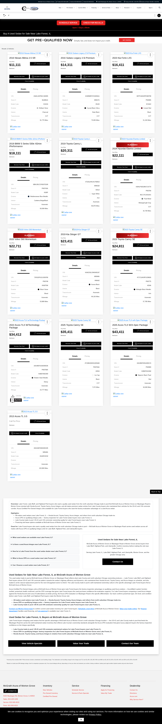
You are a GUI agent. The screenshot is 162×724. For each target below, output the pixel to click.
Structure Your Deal (19, 76)
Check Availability (29, 81)
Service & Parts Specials (80, 693)
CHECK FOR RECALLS (93, 23)
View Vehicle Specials (32, 643)
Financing (105, 686)
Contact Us (118, 562)
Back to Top (156, 492)
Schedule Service (78, 690)
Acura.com (133, 696)
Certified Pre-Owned (50, 696)
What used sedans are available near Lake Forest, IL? (33, 537)
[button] (47, 55)
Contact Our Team (130, 643)
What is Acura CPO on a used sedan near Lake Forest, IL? (34, 558)
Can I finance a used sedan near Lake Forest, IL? (31, 565)
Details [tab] (23, 89)
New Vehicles (47, 690)
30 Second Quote (41, 63)
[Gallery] (81, 40)
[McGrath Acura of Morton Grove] (12, 7)
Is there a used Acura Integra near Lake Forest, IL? (32, 544)
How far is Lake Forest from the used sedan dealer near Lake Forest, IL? (40, 551)
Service (75, 686)
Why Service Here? (136, 699)
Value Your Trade (81, 643)
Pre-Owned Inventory (50, 693)
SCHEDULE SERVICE (68, 23)
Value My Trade (106, 693)
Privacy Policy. (95, 714)
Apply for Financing (107, 690)
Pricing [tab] (35, 89)
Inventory (47, 686)
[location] (96, 1)
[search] (159, 7)
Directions (133, 693)
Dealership (135, 686)
